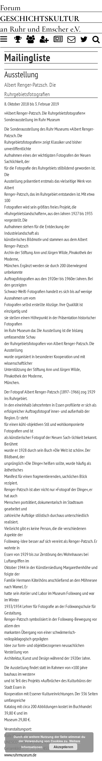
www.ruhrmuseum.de (20, 755)
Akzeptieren (63, 746)
